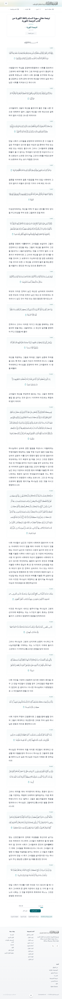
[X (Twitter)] (53, 946)
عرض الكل (25, 911)
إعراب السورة (23, 916)
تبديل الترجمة (31, 33)
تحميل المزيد (34, 911)
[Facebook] (57, 946)
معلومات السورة (14, 916)
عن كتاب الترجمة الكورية (33, 916)
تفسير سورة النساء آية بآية (46, 916)
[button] (38, 9)
